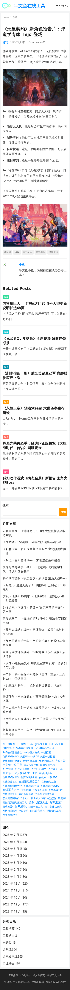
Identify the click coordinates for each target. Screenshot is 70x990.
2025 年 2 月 (11, 869)
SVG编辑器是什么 (12, 752)
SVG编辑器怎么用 (44, 748)
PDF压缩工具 (56, 744)
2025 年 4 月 (11, 855)
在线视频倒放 (26, 794)
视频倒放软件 (10, 815)
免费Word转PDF (29, 756)
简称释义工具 (35, 806)
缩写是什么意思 (53, 806)
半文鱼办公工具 (12, 765)
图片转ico (8, 773)
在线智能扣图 (56, 789)
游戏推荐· (8, 806)
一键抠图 (46, 752)
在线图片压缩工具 (29, 781)
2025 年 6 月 (11, 842)
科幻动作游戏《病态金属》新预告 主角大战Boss (35, 480)
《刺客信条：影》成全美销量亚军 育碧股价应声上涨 (35, 375)
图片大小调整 (22, 769)
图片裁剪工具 (55, 769)
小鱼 (22, 264)
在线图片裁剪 (48, 781)
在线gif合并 (45, 773)
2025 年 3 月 (11, 863)
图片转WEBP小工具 (26, 773)
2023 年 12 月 (12, 904)
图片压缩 (8, 769)
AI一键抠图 (9, 744)
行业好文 (9, 963)
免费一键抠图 (47, 756)
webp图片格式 (32, 752)
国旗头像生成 (47, 765)
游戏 (15, 17)
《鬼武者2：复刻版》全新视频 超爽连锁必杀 (34, 340)
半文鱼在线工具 (29, 5)
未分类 (7, 942)
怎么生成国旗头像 (45, 794)
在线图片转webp (50, 785)
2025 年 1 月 (11, 877)
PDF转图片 (9, 748)
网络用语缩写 (10, 810)
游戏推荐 (40, 252)
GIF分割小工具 (25, 744)
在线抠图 (26, 789)
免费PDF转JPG (11, 756)
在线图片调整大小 (12, 785)
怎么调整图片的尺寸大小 (16, 798)
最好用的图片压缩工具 (15, 802)
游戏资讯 (53, 252)
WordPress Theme (42, 981)
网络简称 (24, 810)
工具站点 (9, 936)
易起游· (62, 798)
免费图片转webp (12, 760)
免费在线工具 (30, 760)
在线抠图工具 (39, 789)
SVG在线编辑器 (24, 748)
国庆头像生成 (31, 765)
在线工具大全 (11, 789)
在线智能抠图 (10, 794)
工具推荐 (9, 928)
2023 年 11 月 (12, 911)
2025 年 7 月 (11, 835)
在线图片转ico (31, 785)
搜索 (6, 505)
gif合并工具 (41, 744)
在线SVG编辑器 (28, 777)
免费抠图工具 (46, 760)
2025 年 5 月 (11, 849)
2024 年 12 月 (12, 883)
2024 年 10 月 (12, 897)
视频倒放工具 (53, 810)
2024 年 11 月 (12, 890)
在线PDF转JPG (11, 777)
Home (6, 17)
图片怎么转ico (38, 769)
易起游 (7, 252)
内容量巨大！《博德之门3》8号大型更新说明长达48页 (35, 305)
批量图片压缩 (38, 798)
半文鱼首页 (39, 975)
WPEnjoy (61, 981)
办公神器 (60, 760)
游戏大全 (27, 252)
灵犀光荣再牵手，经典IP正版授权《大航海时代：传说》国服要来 (34, 445)
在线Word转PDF (48, 777)
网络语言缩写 (37, 810)
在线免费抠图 (10, 781)
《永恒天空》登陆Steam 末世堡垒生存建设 (34, 410)
